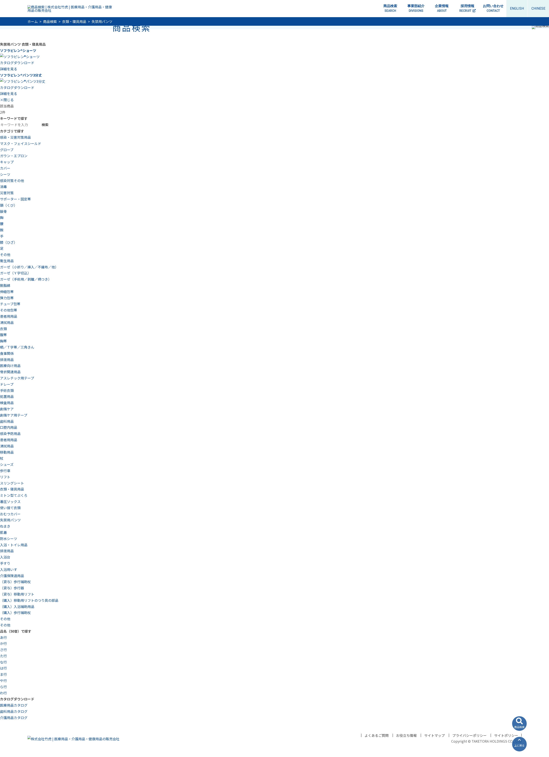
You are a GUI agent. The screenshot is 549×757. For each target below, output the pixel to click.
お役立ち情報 (406, 735)
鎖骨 (3, 211)
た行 (3, 655)
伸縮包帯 (7, 291)
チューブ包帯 (10, 303)
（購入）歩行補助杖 (15, 612)
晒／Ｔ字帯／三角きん (17, 347)
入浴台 (5, 557)
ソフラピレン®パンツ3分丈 (21, 75)
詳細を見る (8, 68)
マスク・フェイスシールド (20, 143)
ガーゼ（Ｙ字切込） (15, 272)
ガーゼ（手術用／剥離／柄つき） (25, 279)
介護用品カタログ (13, 717)
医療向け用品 (10, 365)
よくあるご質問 (377, 735)
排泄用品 (7, 359)
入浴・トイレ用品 (13, 544)
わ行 (3, 692)
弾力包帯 (7, 297)
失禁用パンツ (10, 519)
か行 (3, 643)
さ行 (3, 649)
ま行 (3, 674)
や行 (3, 680)
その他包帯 (8, 310)
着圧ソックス (10, 501)
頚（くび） (8, 205)
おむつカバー (10, 513)
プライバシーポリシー (469, 735)
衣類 (3, 328)
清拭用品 (7, 322)
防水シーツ (8, 538)
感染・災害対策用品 (15, 137)
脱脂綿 (5, 285)
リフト (5, 476)
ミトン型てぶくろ (13, 495)
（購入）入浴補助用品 (17, 606)
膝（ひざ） (8, 242)
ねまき (5, 526)
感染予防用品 (10, 433)
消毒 (3, 186)
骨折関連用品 (10, 371)
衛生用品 (7, 260)
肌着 (3, 532)
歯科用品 (7, 421)
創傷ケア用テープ (13, 415)
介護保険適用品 (12, 575)
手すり (5, 563)
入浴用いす (8, 569)
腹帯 (3, 334)
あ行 (3, 637)
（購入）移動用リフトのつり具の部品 (29, 600)
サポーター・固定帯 (15, 199)
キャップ (7, 161)
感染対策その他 (12, 180)
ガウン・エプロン (13, 155)
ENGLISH (517, 8)
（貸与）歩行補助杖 (15, 581)
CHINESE (538, 8)
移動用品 (7, 452)
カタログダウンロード (17, 62)
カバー (5, 168)
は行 (3, 668)
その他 (5, 254)
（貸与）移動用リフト (17, 594)
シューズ (7, 464)
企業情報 (442, 8)
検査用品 (7, 402)
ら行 (3, 686)
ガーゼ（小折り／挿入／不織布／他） (29, 266)
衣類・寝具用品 (12, 489)
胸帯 (3, 340)
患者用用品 (8, 316)
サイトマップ (434, 735)
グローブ (7, 149)
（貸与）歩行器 (12, 587)
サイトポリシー (506, 735)
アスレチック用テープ (17, 378)
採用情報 (466, 8)
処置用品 (7, 396)
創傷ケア (7, 408)
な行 (3, 662)
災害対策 (7, 192)
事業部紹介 (416, 8)
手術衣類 (7, 390)
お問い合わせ (493, 8)
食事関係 (7, 353)
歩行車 (5, 470)
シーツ (5, 174)
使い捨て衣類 (10, 507)
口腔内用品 (8, 427)
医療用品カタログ (13, 705)
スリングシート (12, 483)
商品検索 (390, 8)
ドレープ (7, 384)
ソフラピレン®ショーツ (18, 50)
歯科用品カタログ (13, 711)
